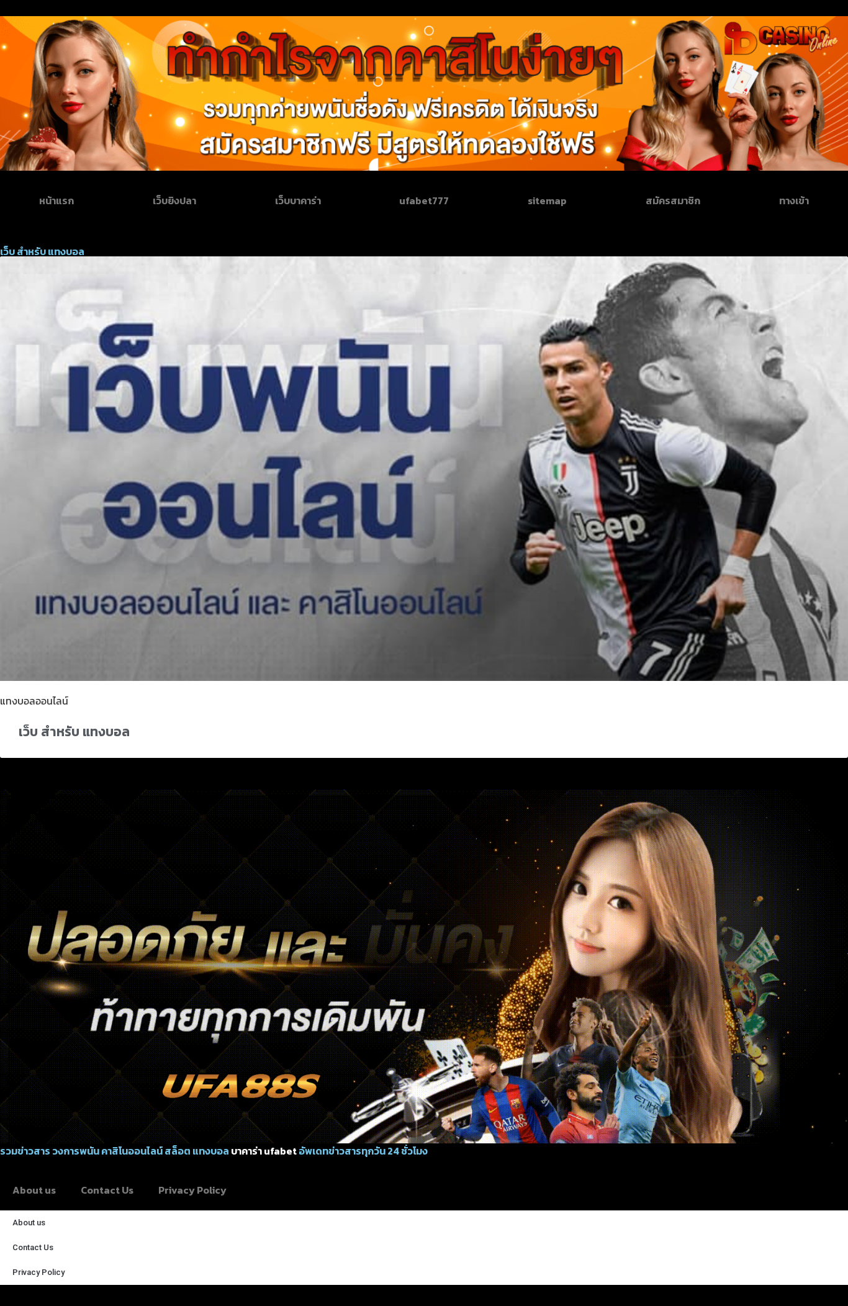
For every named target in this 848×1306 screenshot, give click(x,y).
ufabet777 (424, 200)
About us (34, 1189)
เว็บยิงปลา (174, 200)
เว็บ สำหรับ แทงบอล (74, 731)
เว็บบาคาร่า (298, 200)
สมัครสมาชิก (673, 200)
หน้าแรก (56, 200)
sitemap (547, 200)
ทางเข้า (794, 200)
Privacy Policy (192, 1189)
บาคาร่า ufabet (264, 1150)
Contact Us (107, 1189)
